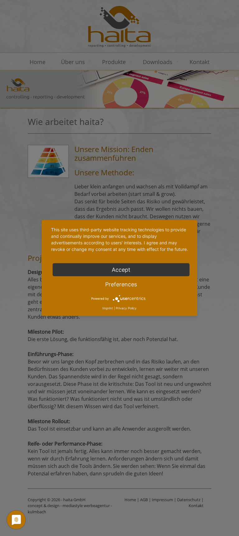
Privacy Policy (126, 308)
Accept (121, 269)
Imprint (107, 308)
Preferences (121, 284)
